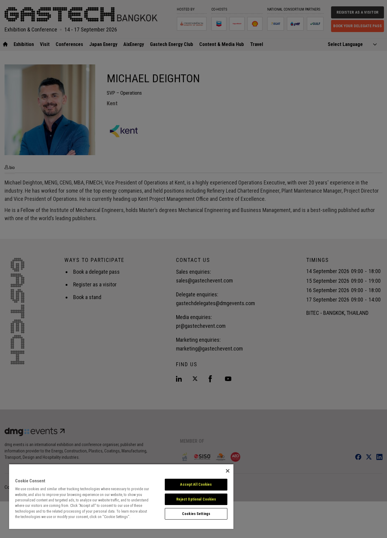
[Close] (227, 471)
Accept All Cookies (196, 484)
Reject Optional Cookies (196, 499)
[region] (121, 496)
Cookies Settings (196, 514)
